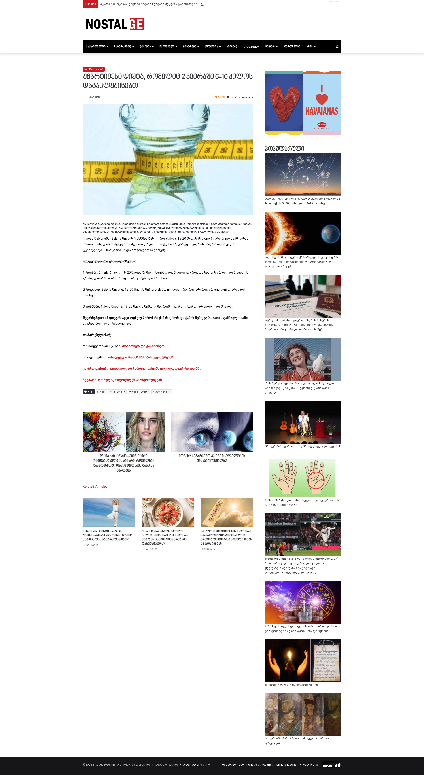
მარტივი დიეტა (139, 391)
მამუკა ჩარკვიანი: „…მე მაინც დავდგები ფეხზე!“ (303, 446)
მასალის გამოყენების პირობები (247, 764)
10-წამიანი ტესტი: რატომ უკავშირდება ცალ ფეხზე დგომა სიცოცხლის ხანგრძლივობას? (107, 535)
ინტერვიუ (189, 47)
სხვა (310, 47)
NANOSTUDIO (189, 764)
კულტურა (211, 47)
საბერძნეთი (122, 47)
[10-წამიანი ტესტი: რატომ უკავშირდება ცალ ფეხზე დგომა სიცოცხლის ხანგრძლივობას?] (109, 512)
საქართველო (96, 47)
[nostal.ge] (115, 24)
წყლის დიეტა (162, 391)
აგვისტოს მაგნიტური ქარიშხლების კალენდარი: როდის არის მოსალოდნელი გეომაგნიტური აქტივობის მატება (302, 262)
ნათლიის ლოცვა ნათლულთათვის (291, 684)
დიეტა (101, 391)
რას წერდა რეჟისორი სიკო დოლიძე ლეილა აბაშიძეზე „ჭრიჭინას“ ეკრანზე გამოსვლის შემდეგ (299, 388)
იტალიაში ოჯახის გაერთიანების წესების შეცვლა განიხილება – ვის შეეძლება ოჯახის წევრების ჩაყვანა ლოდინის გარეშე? (196, 4)
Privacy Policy (309, 764)
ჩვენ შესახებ (286, 764)
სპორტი (232, 47)
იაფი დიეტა (117, 391)
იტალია (145, 47)
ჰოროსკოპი (291, 47)
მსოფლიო (166, 47)
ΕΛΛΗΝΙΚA (251, 47)
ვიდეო (270, 47)
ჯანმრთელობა (93, 69)
